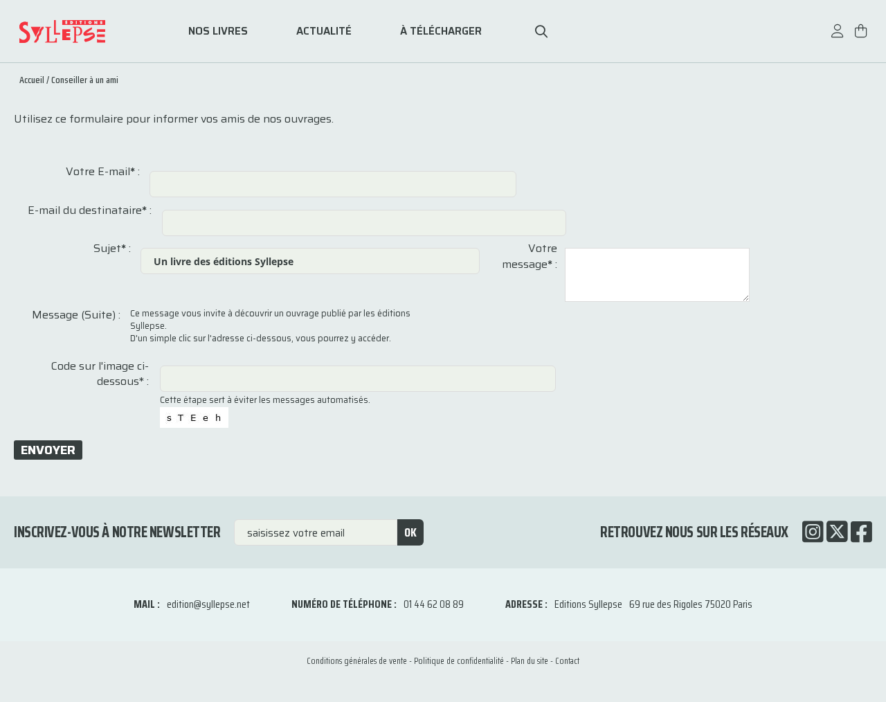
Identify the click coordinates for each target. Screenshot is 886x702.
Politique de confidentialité (459, 661)
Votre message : (529, 256)
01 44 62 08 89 (434, 604)
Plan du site (529, 661)
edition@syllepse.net (208, 604)
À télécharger (441, 31)
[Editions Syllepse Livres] (83, 31)
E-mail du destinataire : (90, 210)
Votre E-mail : (103, 171)
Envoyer (48, 450)
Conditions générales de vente (357, 661)
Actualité (324, 31)
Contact (567, 661)
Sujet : (112, 248)
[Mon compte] (837, 37)
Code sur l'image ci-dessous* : (100, 374)
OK (410, 532)
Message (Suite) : (76, 315)
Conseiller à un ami (84, 79)
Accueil (31, 79)
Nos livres (218, 31)
